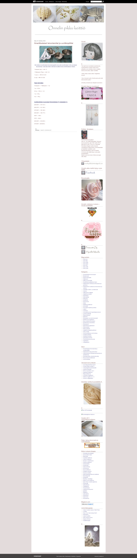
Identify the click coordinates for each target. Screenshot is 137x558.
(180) (85, 262)
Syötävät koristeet (87, 336)
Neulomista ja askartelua (89, 322)
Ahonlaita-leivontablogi (88, 453)
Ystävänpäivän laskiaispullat (89, 367)
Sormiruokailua (86, 359)
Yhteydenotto (78, 556)
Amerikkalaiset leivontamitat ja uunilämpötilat (53, 43)
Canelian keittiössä (87, 457)
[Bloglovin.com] (87, 504)
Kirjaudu (87, 1)
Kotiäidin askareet (87, 471)
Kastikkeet (85, 300)
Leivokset (85, 310)
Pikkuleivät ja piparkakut (88, 325)
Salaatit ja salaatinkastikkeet (89, 330)
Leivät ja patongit (87, 313)
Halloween (85, 279)
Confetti (85, 511)
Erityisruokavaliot (87, 277)
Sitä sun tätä (86, 331)
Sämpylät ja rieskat (87, 337)
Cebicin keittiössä (87, 459)
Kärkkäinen (85, 514)
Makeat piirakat (86, 315)
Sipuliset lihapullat (87, 369)
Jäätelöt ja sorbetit (87, 294)
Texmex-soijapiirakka (88, 378)
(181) (85, 263)
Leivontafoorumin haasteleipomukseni (92, 312)
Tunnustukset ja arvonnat (89, 339)
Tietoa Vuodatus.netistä (60, 556)
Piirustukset (86, 324)
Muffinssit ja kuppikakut (88, 319)
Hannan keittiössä (87, 462)
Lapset (84, 309)
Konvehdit (85, 306)
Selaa (58, 1)
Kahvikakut (85, 295)
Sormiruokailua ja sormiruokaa (90, 333)
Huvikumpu (85, 465)
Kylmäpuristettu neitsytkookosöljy (91, 356)
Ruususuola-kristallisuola (89, 357)
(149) (85, 266)
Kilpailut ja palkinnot (87, 304)
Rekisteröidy (64, 1)
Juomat (85, 291)
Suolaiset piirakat (87, 334)
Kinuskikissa (86, 498)
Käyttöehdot (73, 556)
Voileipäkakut (86, 342)
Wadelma (85, 492)
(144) (85, 268)
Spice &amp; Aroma (87, 517)
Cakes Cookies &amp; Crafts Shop (91, 510)
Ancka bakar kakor (87, 454)
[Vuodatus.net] (38, 556)
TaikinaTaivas (86, 484)
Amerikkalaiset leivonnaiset (89, 274)
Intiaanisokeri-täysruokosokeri (90, 351)
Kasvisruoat (86, 301)
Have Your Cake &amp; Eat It (90, 513)
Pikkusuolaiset (86, 328)
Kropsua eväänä (87, 472)
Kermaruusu (86, 468)
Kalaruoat (85, 298)
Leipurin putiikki (86, 516)
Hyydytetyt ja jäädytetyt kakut (90, 282)
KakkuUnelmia (86, 466)
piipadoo (85, 490)
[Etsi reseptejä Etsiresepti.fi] (87, 414)
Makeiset (85, 316)
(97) (85, 265)
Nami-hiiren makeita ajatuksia (90, 481)
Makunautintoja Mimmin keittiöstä (91, 474)
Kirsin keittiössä (86, 469)
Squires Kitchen (86, 519)
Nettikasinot (51, 1)
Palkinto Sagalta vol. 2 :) (88, 376)
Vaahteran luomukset (88, 489)
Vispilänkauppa (86, 520)
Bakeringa (85, 456)
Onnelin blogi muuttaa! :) (88, 366)
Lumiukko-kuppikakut (88, 375)
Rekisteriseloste (68, 556)
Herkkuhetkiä (86, 463)
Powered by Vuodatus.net (99, 556)
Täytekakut (85, 340)
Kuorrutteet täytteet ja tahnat (89, 307)
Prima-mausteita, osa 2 (88, 370)
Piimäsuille (85, 483)
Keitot (84, 303)
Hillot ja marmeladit (87, 280)
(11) (85, 259)
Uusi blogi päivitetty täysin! (89, 364)
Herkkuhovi (85, 495)
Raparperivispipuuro (87, 372)
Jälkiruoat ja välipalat (88, 292)
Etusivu (46, 1)
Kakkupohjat (86, 297)
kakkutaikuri (86, 493)
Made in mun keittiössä (88, 480)
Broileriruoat (86, 276)
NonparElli (85, 477)
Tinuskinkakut (86, 487)
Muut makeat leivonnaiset (89, 321)
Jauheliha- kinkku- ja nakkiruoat (90, 289)
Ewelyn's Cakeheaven (88, 460)
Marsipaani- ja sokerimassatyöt (90, 318)
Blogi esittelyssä (87, 373)
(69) (85, 260)
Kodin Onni (85, 496)
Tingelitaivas (86, 486)
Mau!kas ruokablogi (87, 478)
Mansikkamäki (86, 475)
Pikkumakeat (86, 327)
